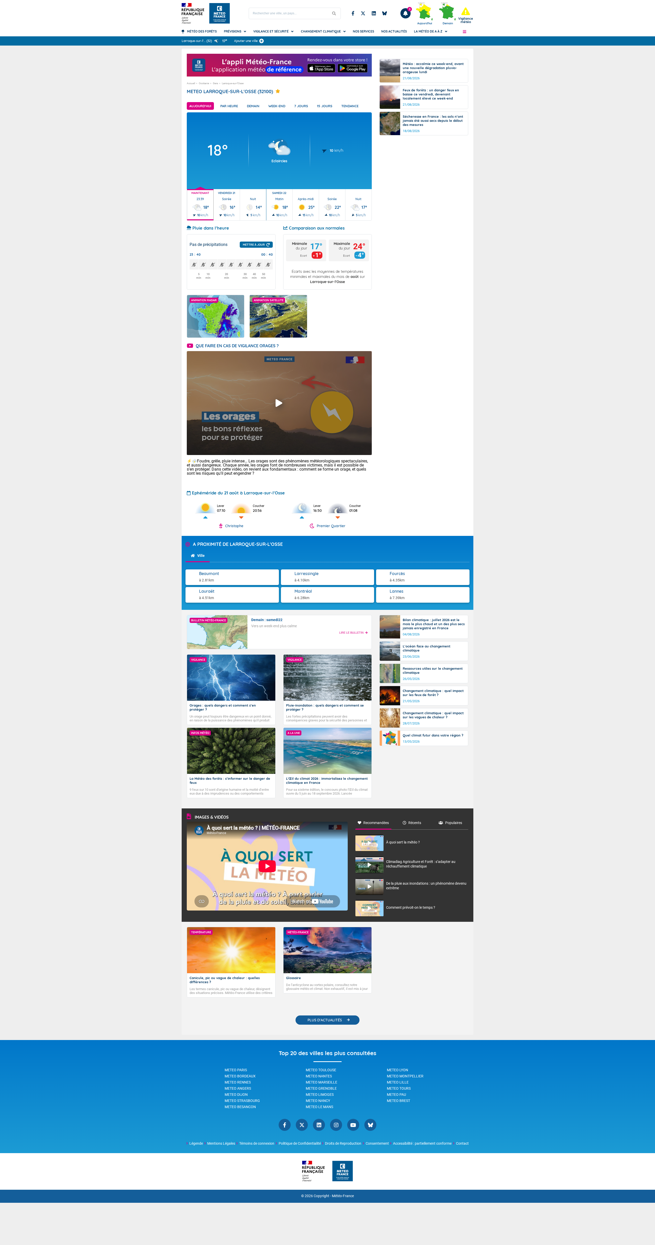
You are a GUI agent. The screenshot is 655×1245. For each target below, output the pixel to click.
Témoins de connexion (256, 1143)
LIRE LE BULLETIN (351, 632)
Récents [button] (414, 823)
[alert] (465, 15)
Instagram (336, 1125)
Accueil (191, 83)
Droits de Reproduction (343, 1143)
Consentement (377, 1143)
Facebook (353, 13)
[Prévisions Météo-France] (219, 13)
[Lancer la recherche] (334, 13)
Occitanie (204, 83)
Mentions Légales (221, 1143)
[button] (464, 31)
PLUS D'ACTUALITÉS (325, 1020)
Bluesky (384, 13)
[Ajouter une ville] (261, 41)
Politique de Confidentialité (300, 1143)
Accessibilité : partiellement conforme (422, 1143)
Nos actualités (394, 31)
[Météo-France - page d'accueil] (342, 1171)
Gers (215, 83)
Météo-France (343, 1196)
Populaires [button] (453, 823)
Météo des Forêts (202, 31)
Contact (462, 1143)
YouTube (353, 1125)
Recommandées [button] (376, 823)
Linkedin (374, 13)
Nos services (363, 31)
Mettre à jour (254, 244)
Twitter (363, 13)
